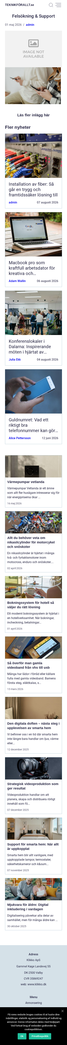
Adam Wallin (17, 281)
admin (30, 24)
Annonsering (33, 1003)
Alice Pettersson (20, 438)
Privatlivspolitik (40, 1036)
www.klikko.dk (37, 984)
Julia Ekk (15, 359)
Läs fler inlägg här (33, 115)
